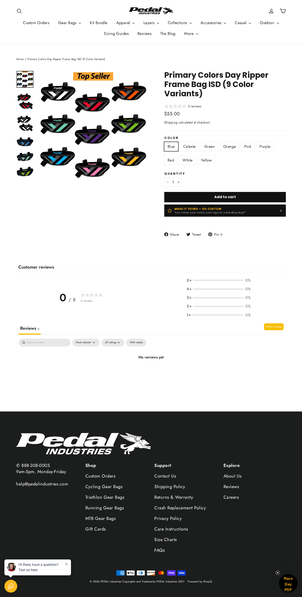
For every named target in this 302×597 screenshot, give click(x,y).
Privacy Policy (168, 518)
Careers (231, 497)
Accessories (212, 23)
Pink (247, 146)
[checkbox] (136, 343)
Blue (171, 146)
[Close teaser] (277, 572)
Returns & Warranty (173, 497)
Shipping (170, 122)
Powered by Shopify (200, 582)
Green (209, 146)
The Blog (167, 33)
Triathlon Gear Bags (104, 497)
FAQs (159, 550)
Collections (178, 23)
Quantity (174, 174)
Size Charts (165, 539)
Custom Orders (36, 23)
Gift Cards (95, 529)
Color (171, 138)
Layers (149, 23)
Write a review (274, 327)
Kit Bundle (98, 23)
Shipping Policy (169, 486)
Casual (241, 23)
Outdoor (267, 23)
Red (171, 160)
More (189, 33)
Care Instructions (171, 529)
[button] (219, 280)
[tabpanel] (151, 373)
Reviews (144, 33)
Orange (229, 146)
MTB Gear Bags (100, 518)
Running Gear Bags (104, 508)
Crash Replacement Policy (180, 508)
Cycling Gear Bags (104, 486)
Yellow (206, 160)
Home (20, 59)
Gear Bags (68, 23)
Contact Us (165, 476)
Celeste (189, 146)
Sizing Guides (116, 33)
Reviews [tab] (29, 328)
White (188, 160)
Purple (265, 146)
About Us (233, 476)
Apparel (123, 23)
